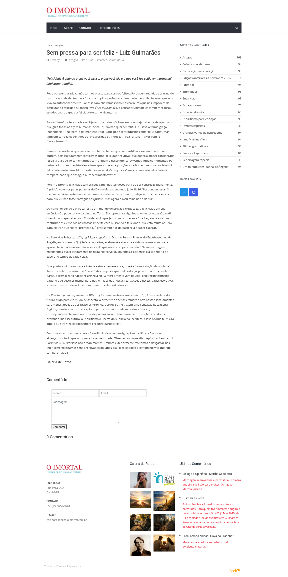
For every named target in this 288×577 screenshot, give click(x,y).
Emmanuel (212, 91)
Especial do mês (212, 112)
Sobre (68, 28)
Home (49, 45)
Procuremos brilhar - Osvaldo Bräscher (208, 536)
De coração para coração (212, 71)
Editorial (212, 85)
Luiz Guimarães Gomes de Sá (106, 60)
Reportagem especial (212, 160)
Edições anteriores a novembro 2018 (212, 78)
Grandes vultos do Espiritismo (212, 132)
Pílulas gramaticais (212, 146)
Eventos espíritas (212, 126)
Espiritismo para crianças (212, 119)
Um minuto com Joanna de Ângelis (212, 167)
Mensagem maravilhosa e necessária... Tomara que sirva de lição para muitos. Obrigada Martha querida (211, 484)
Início (54, 28)
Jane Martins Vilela (212, 139)
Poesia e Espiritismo (212, 153)
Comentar (59, 427)
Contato (85, 28)
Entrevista (212, 98)
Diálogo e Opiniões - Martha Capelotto (207, 474)
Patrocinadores (109, 28)
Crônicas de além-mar (212, 64)
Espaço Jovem (212, 105)
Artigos (59, 45)
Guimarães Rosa (193, 498)
